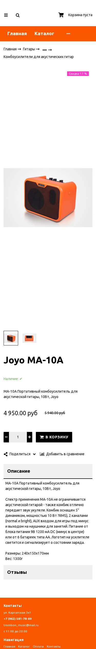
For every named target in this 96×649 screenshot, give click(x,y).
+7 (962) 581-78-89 (17, 618)
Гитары (29, 49)
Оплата (38, 646)
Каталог (44, 33)
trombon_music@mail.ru (21, 625)
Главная (17, 33)
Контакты (54, 646)
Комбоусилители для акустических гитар (39, 57)
